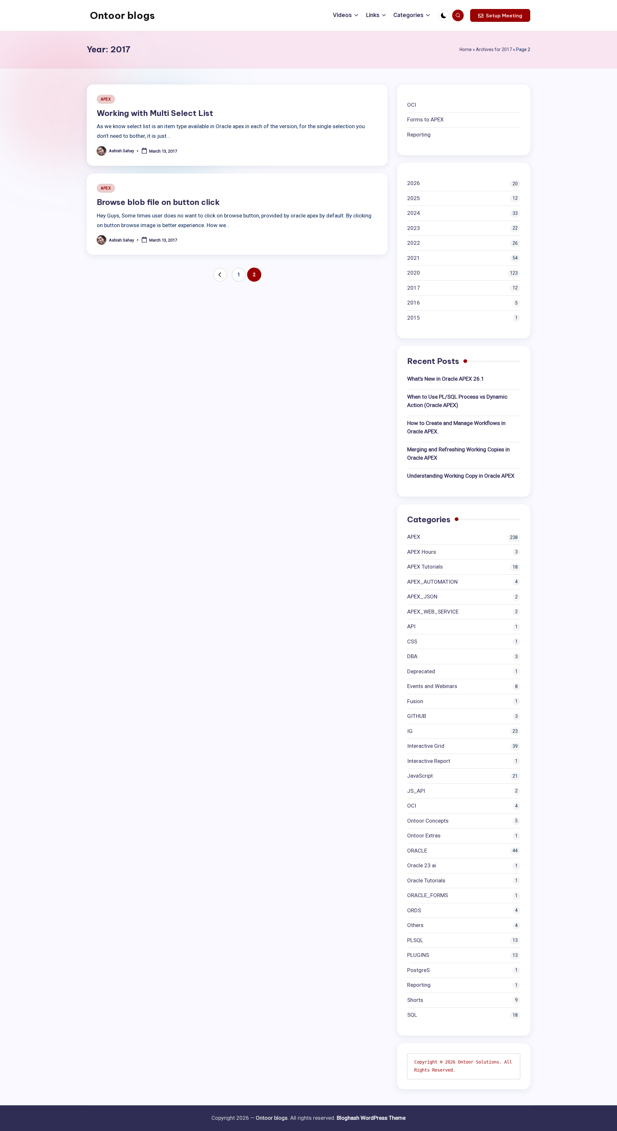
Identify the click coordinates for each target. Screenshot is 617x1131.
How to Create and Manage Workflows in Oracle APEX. (456, 427)
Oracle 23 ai (421, 865)
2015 (413, 317)
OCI (411, 105)
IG (410, 731)
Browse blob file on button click (158, 202)
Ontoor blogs (122, 15)
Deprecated (421, 671)
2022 (413, 243)
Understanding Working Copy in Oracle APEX (460, 476)
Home (466, 49)
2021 (413, 258)
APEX (106, 99)
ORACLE (417, 850)
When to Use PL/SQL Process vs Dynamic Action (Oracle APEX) (457, 400)
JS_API (416, 791)
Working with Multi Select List (155, 113)
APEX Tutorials (425, 566)
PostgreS (418, 970)
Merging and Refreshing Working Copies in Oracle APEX (458, 453)
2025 (413, 198)
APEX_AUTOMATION (432, 582)
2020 (413, 272)
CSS (412, 641)
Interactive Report (428, 761)
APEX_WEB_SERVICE (433, 611)
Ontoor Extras (424, 835)
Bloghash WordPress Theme (371, 1118)
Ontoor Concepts (428, 820)
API (411, 626)
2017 (413, 288)
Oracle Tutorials (426, 880)
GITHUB (416, 716)
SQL (412, 1015)
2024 (413, 213)
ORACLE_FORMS (427, 895)
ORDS (414, 910)
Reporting (419, 134)
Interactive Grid (425, 746)
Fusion (415, 701)
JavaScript (420, 776)
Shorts (415, 1000)
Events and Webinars (432, 686)
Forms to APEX (425, 119)
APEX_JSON (422, 596)
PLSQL (415, 940)
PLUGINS (418, 955)
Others (415, 925)
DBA (412, 656)
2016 (413, 302)
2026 (413, 183)
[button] (500, 15)
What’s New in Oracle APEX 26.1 (445, 379)
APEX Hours (421, 552)
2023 (413, 228)
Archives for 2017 (494, 49)
